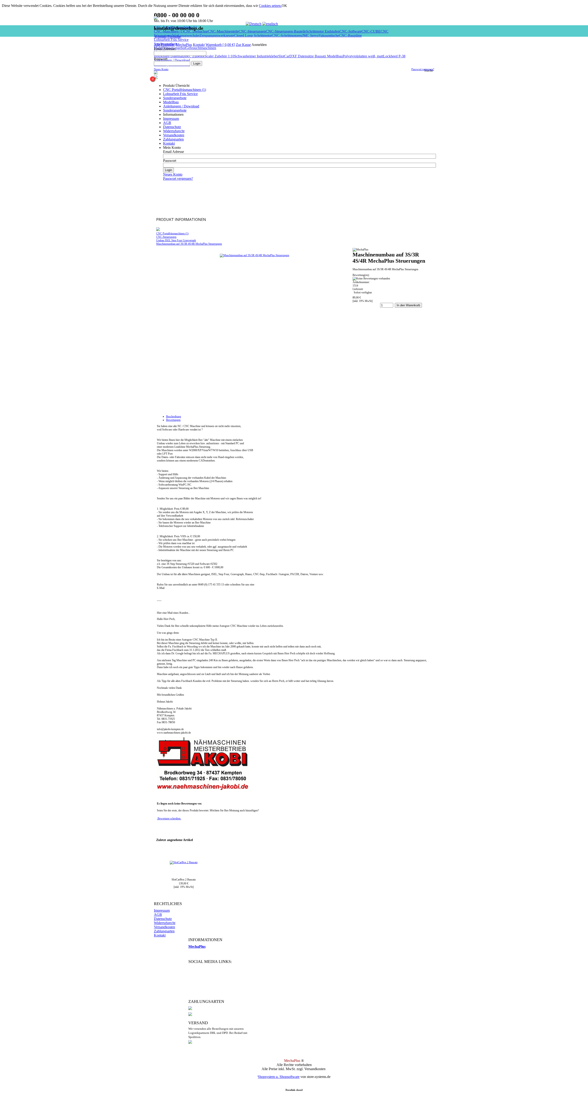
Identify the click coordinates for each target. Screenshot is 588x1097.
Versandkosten (173, 135)
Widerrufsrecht (173, 131)
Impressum (171, 119)
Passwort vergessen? (422, 69)
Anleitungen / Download (181, 106)
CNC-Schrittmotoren (287, 35)
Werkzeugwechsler (186, 35)
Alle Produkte (164, 45)
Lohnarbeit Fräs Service (171, 40)
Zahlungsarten (173, 139)
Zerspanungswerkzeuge (217, 35)
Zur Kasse (243, 45)
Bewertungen (173, 420)
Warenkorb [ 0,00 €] (220, 45)
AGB (167, 123)
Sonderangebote (175, 98)
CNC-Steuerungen (166, 237)
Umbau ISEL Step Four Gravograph (176, 240)
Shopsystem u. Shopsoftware (278, 1077)
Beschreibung (173, 416)
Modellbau (171, 102)
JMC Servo (310, 35)
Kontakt (199, 45)
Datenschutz (172, 127)
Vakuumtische (329, 35)
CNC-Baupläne (350, 35)
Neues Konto (161, 69)
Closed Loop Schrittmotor (253, 35)
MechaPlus (184, 45)
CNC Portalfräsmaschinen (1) (184, 90)
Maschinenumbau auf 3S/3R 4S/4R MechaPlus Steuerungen (189, 243)
